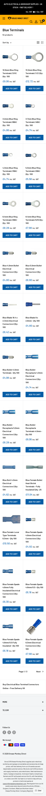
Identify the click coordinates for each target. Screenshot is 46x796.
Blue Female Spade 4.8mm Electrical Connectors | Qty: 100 (34, 537)
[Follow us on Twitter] (9, 732)
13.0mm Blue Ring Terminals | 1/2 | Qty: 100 (34, 73)
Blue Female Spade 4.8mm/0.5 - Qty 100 (34, 586)
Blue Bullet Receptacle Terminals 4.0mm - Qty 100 (34, 429)
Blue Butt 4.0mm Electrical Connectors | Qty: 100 (10, 485)
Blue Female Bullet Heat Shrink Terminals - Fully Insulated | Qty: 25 (34, 485)
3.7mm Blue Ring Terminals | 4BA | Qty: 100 (33, 122)
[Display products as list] (42, 42)
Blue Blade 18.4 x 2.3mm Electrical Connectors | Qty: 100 (10, 322)
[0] (41, 21)
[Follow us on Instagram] (14, 732)
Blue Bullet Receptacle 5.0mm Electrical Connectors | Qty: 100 (11, 431)
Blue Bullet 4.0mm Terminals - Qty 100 (11, 371)
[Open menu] (4, 18)
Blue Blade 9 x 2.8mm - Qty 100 (33, 319)
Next (38, 671)
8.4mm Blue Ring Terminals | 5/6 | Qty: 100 (34, 219)
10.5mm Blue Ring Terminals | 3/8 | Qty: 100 (10, 73)
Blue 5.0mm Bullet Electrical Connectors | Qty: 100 (34, 270)
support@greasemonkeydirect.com (14, 784)
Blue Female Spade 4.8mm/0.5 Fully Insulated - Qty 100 (11, 642)
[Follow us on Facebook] (4, 732)
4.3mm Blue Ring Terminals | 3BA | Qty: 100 (10, 171)
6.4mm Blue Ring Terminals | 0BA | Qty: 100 (10, 219)
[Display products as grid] (38, 42)
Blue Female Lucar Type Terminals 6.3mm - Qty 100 (11, 535)
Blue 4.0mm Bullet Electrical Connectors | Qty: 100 (11, 270)
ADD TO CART (12, 88)
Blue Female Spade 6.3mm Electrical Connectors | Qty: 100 (34, 644)
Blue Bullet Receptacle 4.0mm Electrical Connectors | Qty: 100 (34, 376)
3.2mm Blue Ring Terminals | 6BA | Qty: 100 (10, 122)
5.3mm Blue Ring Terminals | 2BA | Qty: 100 (33, 171)
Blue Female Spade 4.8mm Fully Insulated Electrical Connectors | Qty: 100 (11, 590)
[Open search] (31, 21)
